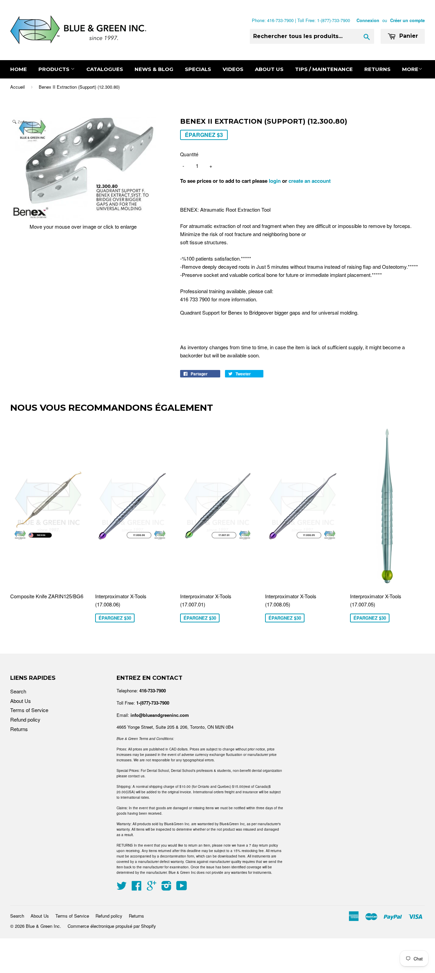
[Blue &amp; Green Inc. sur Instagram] (166, 887)
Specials (198, 69)
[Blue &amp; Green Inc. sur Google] (151, 887)
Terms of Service (29, 709)
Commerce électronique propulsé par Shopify (112, 926)
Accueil (17, 87)
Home (18, 69)
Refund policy (25, 719)
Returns (377, 69)
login (275, 180)
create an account (310, 180)
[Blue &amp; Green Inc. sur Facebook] (137, 887)
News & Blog (154, 69)
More (410, 69)
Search (18, 691)
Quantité (189, 154)
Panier (408, 36)
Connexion (367, 20)
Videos (233, 69)
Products (54, 69)
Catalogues (104, 69)
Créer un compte (407, 20)
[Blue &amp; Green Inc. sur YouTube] (181, 887)
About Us (269, 69)
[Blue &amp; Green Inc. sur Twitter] (122, 887)
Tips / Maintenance (324, 69)
